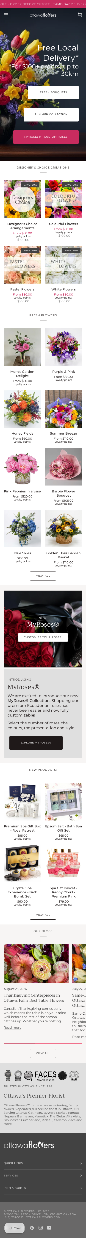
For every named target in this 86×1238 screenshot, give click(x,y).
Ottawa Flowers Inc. (24, 1211)
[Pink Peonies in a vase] (22, 467)
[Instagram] (41, 1228)
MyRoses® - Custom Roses (46, 136)
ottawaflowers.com (43, 1217)
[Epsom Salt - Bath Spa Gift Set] (64, 801)
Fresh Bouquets (53, 92)
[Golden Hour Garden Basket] (64, 529)
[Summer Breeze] (64, 409)
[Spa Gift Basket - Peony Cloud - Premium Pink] (64, 864)
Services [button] (11, 1175)
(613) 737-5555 (14, 1217)
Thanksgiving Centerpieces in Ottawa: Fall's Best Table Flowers (34, 998)
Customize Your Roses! (43, 637)
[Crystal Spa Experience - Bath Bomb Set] (22, 864)
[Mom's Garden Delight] (22, 347)
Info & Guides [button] (15, 1188)
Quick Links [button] (13, 1163)
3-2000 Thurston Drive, (23, 1214)
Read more (12, 1027)
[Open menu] (10, 14)
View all (43, 575)
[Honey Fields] (22, 409)
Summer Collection (51, 114)
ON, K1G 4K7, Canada (60, 1214)
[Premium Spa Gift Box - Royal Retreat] (22, 801)
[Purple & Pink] (64, 347)
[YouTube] (49, 1228)
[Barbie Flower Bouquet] (64, 467)
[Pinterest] (32, 1228)
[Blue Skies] (22, 529)
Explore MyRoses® (36, 742)
